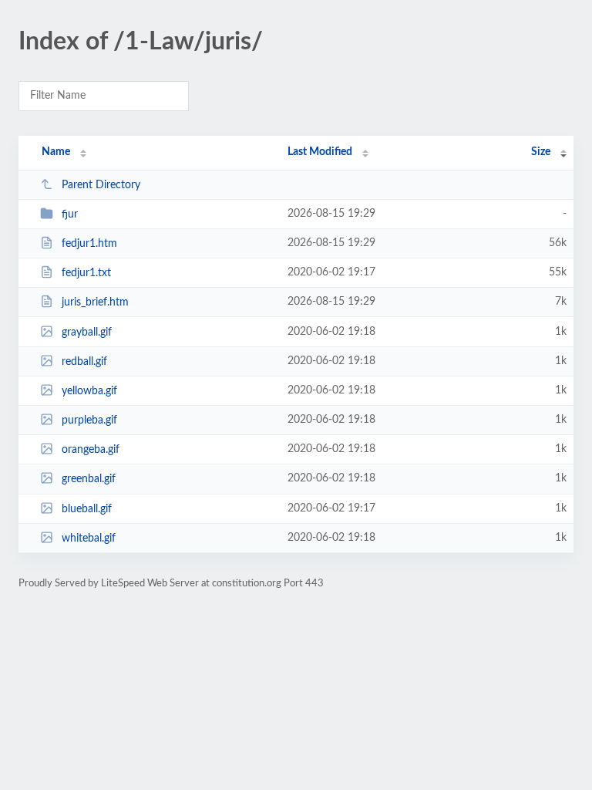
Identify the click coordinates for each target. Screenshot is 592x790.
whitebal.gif (89, 538)
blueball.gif (87, 509)
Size (540, 152)
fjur (70, 214)
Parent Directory (101, 185)
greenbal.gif (89, 479)
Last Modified (320, 152)
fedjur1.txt (86, 273)
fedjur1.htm (89, 243)
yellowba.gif (89, 391)
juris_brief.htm (95, 302)
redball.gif (84, 361)
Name (56, 152)
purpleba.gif (89, 420)
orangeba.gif (90, 449)
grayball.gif (87, 332)
